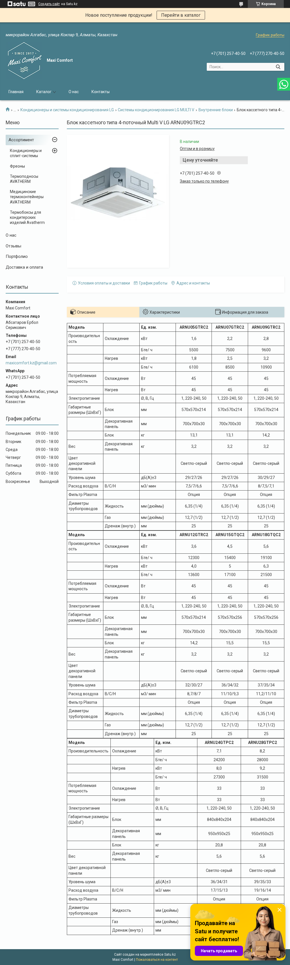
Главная (16, 91)
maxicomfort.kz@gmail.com (31, 363)
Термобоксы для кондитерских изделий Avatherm (27, 217)
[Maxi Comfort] (24, 60)
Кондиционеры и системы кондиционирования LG (67, 110)
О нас (74, 91)
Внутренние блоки (216, 110)
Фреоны (17, 166)
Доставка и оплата (24, 267)
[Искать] (278, 67)
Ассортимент (21, 139)
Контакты (100, 91)
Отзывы (13, 246)
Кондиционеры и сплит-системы (26, 153)
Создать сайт (49, 4)
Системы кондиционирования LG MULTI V (156, 110)
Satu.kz (170, 955)
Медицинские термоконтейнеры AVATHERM (27, 196)
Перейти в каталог (181, 15)
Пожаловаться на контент (157, 960)
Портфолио (17, 256)
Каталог (44, 91)
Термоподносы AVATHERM (24, 179)
